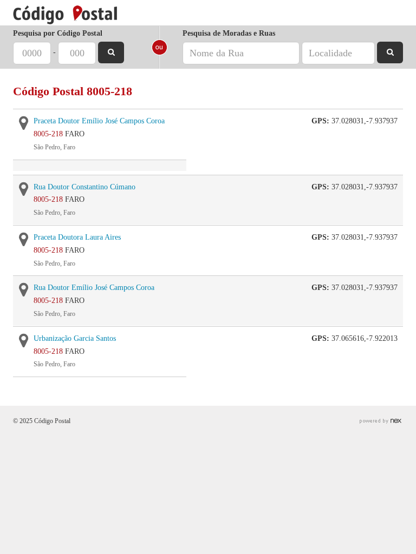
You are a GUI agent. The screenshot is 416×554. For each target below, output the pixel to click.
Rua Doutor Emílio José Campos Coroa (94, 287)
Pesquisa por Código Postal (57, 33)
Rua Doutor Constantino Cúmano (84, 187)
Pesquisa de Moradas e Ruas (229, 33)
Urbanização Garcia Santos (75, 338)
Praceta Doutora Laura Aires (77, 237)
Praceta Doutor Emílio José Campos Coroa (99, 121)
